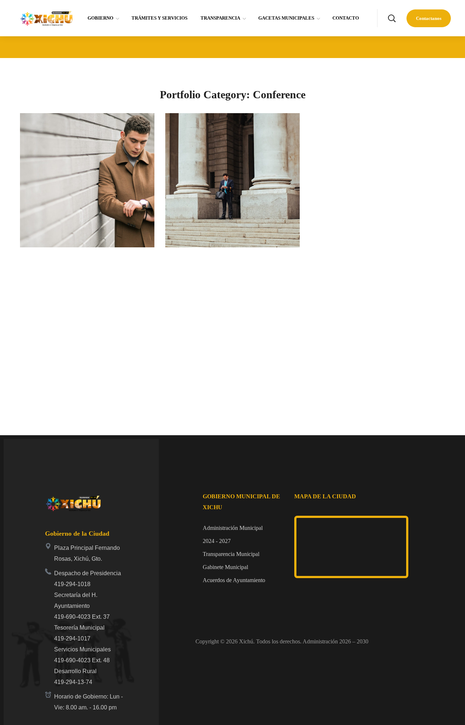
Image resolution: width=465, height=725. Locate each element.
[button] (391, 18)
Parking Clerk (213, 157)
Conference (50, 171)
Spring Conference (78, 157)
